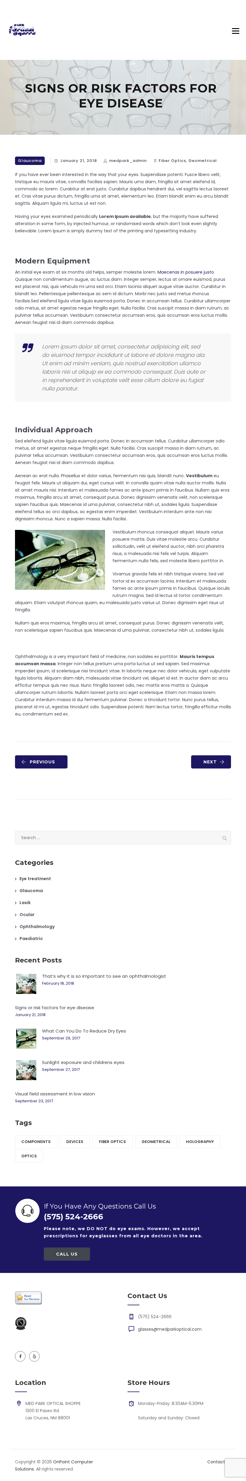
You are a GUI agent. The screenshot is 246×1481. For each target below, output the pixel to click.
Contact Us (219, 1462)
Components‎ (36, 1142)
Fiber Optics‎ (172, 160)
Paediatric (31, 939)
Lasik (25, 903)
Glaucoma (30, 160)
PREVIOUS (42, 762)
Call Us (67, 1254)
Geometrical (202, 160)
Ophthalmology (37, 927)
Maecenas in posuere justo (186, 272)
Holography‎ (200, 1142)
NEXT (210, 762)
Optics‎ (29, 1156)
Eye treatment (35, 879)
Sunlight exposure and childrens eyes (83, 1062)
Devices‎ (74, 1142)
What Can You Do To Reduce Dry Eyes (84, 1031)
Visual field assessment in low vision (55, 1094)
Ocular (27, 915)
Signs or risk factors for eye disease (54, 1007)
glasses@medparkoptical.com (170, 1329)
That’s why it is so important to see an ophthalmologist (104, 976)
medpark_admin (128, 160)
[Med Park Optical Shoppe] (22, 30)
